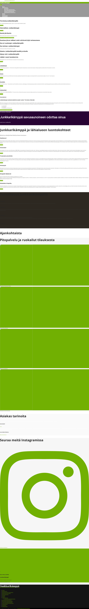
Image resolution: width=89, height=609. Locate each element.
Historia (3, 13)
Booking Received (5, 594)
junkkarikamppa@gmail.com (9, 0)
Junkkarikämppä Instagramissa (9, 12)
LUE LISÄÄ (1, 25)
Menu (1, 4)
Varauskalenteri (5, 16)
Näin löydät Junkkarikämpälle (9, 9)
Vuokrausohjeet (5, 15)
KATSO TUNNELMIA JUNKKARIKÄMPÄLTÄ (7, 37)
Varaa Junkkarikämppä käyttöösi (10, 10)
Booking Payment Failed (6, 593)
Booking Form (4, 591)
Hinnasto (3, 14)
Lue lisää (1, 61)
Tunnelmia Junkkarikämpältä (9, 11)
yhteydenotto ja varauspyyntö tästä (6, 110)
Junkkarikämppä (5, 7)
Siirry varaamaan (3, 572)
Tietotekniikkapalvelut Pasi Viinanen (23, 608)
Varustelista (6, 8)
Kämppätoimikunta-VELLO (6, 600)
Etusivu (3, 6)
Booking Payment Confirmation (7, 592)
